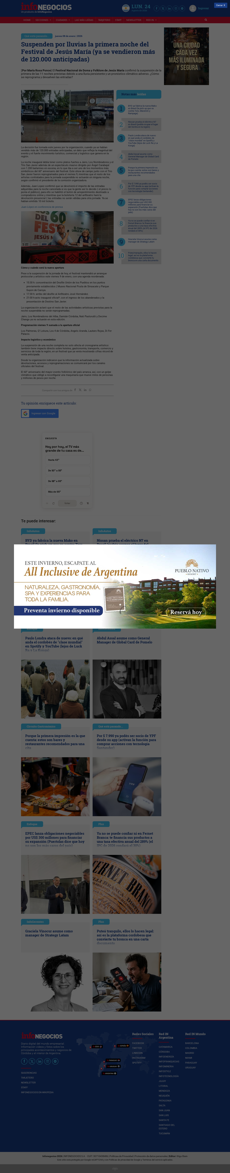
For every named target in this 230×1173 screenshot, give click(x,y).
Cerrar (219, 5)
